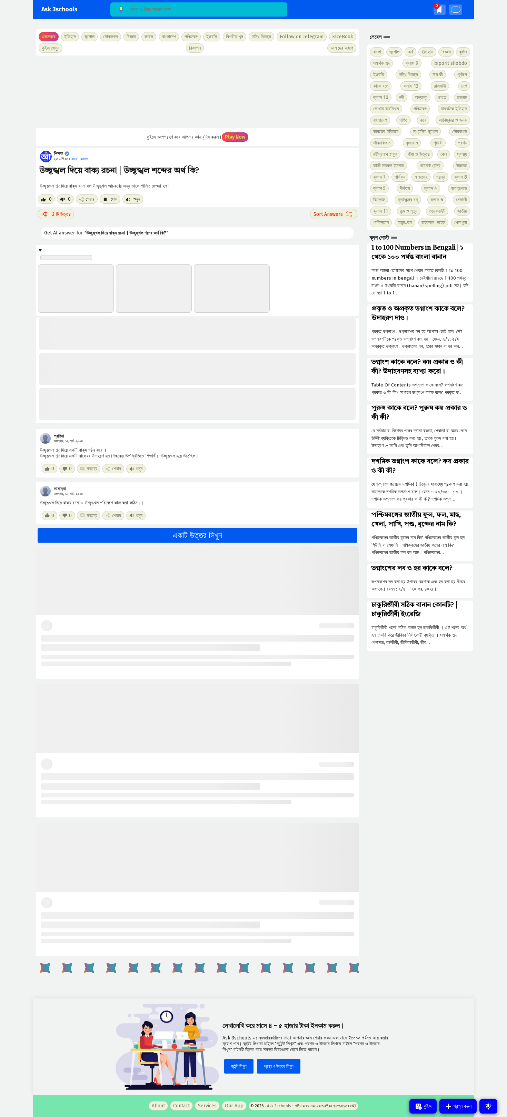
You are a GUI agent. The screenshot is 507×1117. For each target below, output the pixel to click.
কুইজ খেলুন (50, 48)
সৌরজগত (459, 131)
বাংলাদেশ (380, 120)
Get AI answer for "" (102, 233)
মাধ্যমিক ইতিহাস (454, 109)
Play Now (235, 137)
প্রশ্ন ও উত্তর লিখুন (279, 1066)
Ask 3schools (59, 9)
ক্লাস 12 (411, 86)
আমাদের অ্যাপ (341, 48)
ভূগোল (394, 52)
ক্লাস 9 (412, 63)
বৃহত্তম (412, 143)
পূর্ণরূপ (462, 75)
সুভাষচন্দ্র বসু (408, 200)
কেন (443, 154)
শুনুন (136, 199)
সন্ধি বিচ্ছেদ (261, 37)
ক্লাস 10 (380, 97)
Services (207, 1106)
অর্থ (410, 52)
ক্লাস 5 (379, 188)
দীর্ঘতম (405, 188)
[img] (439, 9)
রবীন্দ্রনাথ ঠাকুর (385, 154)
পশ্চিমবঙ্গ (191, 37)
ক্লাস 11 (380, 211)
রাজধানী (440, 86)
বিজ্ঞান (446, 52)
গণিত (403, 120)
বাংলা (377, 52)
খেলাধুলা (460, 222)
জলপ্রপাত (459, 188)
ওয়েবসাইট (437, 211)
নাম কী (438, 75)
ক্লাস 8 (460, 177)
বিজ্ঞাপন (195, 48)
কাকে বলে (380, 86)
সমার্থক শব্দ (381, 63)
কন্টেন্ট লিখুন (239, 1066)
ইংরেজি (211, 37)
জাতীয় (462, 211)
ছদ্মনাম (462, 97)
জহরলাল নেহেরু (433, 222)
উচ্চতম (461, 166)
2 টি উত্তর (61, 214)
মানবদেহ (421, 177)
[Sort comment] (333, 214)
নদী (401, 97)
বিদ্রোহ (379, 200)
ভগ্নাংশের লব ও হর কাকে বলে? (412, 568)
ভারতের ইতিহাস (385, 131)
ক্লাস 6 (436, 200)
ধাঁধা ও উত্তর (419, 154)
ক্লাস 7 (379, 177)
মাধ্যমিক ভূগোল (425, 131)
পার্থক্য (400, 177)
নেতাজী (461, 200)
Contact (181, 1106)
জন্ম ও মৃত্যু (408, 211)
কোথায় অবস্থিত (386, 109)
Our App (234, 1106)
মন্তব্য (92, 469)
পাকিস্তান (381, 222)
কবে (423, 120)
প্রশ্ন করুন (461, 1106)
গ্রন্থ (440, 177)
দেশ (464, 86)
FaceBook (342, 37)
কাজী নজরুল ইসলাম (388, 166)
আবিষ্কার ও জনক (453, 120)
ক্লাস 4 (430, 188)
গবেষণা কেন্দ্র (430, 166)
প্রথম (462, 143)
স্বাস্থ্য (462, 154)
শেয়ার (90, 199)
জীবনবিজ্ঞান (381, 143)
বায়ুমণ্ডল (405, 222)
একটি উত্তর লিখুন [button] (197, 535)
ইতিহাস (427, 52)
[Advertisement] (197, 91)
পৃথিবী (438, 143)
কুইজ (463, 52)
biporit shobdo (450, 63)
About (158, 1106)
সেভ (113, 199)
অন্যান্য (421, 97)
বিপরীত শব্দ (234, 37)
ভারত (442, 97)
